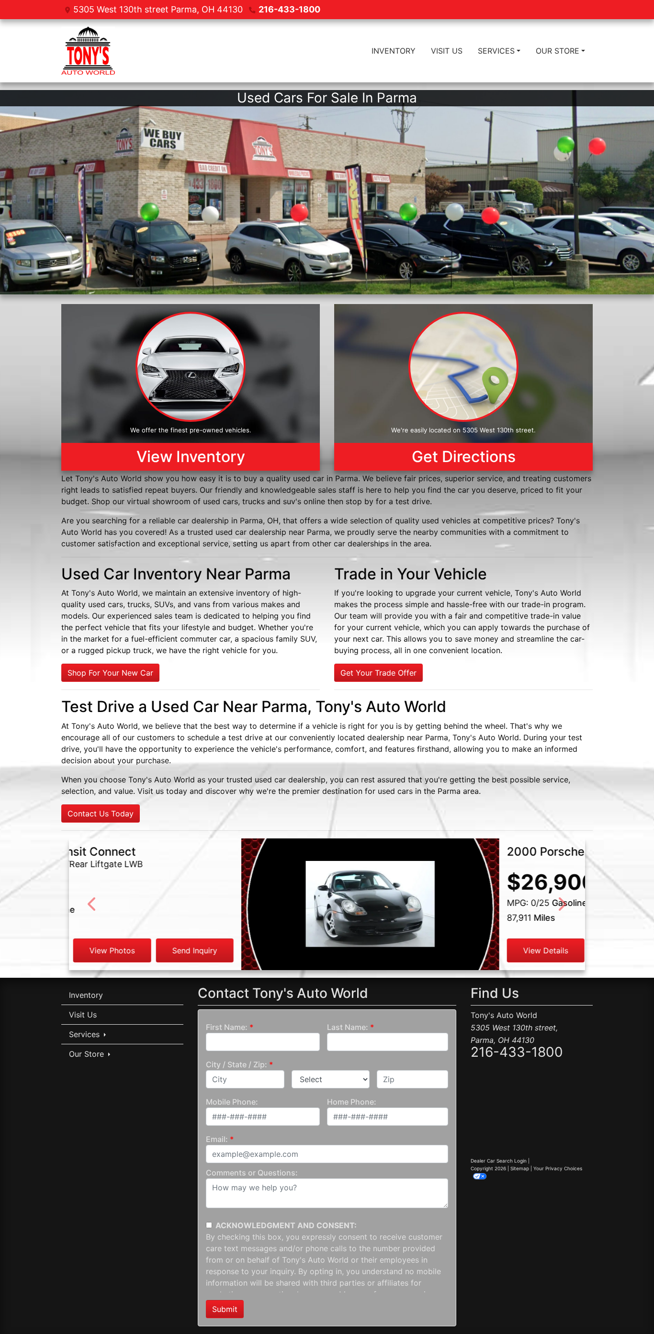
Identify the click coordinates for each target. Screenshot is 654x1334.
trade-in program (552, 604)
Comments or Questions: (252, 1172)
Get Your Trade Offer (378, 673)
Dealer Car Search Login (499, 1161)
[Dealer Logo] (88, 51)
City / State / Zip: (236, 1064)
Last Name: (347, 1027)
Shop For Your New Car (110, 673)
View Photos (456, 950)
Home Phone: (351, 1102)
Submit (224, 1309)
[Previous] (92, 904)
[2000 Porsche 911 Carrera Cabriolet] (198, 919)
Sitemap (519, 1168)
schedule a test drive (225, 737)
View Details (373, 950)
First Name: (227, 1027)
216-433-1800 (289, 9)
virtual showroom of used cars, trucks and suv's (214, 501)
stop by (359, 501)
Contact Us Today (101, 813)
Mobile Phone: (232, 1102)
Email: (217, 1139)
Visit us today (162, 791)
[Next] (561, 904)
